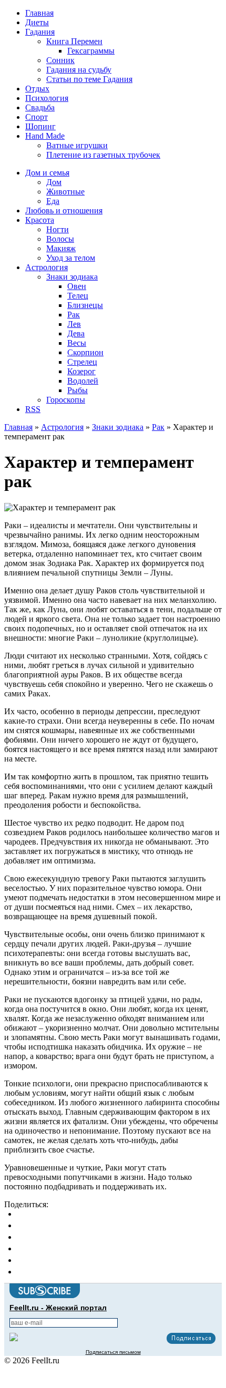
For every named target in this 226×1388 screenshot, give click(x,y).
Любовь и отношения (63, 210)
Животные (65, 191)
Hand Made (45, 135)
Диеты (37, 22)
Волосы (60, 238)
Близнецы (85, 305)
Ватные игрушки (77, 145)
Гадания (40, 31)
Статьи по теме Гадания (89, 79)
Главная (39, 12)
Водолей (82, 380)
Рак (73, 314)
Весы (76, 342)
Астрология (46, 267)
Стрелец (82, 361)
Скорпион (85, 352)
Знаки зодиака (72, 276)
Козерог (81, 371)
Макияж (61, 248)
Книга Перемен (74, 41)
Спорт (36, 116)
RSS (32, 409)
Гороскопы (65, 399)
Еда (52, 201)
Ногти (57, 229)
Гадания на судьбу (78, 69)
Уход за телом (70, 257)
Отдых (37, 88)
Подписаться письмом (113, 1352)
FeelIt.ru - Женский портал (58, 1307)
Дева (76, 333)
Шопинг (40, 126)
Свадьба (40, 107)
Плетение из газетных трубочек (103, 154)
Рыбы (77, 390)
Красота (39, 219)
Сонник (60, 60)
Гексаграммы (91, 50)
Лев (74, 324)
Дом (53, 182)
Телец (77, 295)
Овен (76, 286)
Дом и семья (47, 172)
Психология (46, 98)
